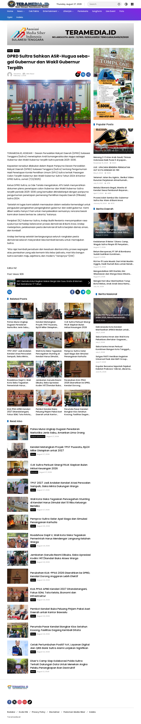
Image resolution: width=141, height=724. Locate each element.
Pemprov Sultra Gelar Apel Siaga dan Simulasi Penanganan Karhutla (76, 354)
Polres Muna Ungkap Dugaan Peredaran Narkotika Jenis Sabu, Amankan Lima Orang (18, 325)
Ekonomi (69, 316)
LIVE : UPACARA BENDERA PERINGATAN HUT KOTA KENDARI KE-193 (111, 168)
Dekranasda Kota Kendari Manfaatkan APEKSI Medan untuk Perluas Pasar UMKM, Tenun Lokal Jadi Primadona (112, 328)
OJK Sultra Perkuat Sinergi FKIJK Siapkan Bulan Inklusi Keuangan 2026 (77, 325)
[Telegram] (83, 292)
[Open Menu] (132, 4)
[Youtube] (24, 702)
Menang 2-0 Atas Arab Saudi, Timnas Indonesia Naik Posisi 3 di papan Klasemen (112, 158)
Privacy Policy (38, 712)
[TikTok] (30, 702)
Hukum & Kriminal (16, 316)
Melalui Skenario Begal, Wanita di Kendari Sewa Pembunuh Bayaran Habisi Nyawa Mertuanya (110, 189)
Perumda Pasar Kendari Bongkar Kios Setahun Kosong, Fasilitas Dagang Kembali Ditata (77, 412)
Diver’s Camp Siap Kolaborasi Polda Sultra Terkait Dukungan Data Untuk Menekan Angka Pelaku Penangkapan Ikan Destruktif (58, 664)
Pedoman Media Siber (74, 712)
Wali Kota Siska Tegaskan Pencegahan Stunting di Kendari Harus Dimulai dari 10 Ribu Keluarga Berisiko (49, 354)
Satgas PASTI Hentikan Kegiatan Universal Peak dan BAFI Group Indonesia (112, 358)
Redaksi (11, 712)
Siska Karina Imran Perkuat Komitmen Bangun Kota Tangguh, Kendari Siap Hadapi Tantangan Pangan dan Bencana (113, 348)
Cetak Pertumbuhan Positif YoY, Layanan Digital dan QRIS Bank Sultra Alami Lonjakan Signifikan (60, 646)
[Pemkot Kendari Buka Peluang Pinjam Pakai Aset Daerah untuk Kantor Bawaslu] (49, 398)
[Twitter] (77, 292)
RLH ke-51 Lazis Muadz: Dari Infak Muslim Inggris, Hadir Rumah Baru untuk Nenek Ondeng (113, 262)
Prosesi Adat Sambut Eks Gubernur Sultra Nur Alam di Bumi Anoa (110, 199)
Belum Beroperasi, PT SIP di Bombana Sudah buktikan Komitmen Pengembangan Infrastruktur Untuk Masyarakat (112, 253)
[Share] (88, 74)
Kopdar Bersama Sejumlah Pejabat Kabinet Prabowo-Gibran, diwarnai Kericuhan (113, 367)
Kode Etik (23, 712)
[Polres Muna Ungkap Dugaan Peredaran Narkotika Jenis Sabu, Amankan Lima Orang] (20, 311)
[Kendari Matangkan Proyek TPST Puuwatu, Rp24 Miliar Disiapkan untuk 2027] (49, 311)
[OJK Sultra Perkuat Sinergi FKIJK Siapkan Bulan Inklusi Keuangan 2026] (77, 311)
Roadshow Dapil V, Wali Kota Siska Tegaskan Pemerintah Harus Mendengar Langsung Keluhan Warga (19, 383)
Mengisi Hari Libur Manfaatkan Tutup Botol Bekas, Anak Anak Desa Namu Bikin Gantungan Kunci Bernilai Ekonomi (113, 282)
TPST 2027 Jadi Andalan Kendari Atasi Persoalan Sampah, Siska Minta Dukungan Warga (19, 354)
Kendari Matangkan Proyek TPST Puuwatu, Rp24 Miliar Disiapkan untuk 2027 (46, 325)
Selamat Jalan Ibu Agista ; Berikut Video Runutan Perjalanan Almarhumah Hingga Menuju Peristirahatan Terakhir (113, 179)
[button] (119, 4)
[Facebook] (72, 292)
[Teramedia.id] (28, 4)
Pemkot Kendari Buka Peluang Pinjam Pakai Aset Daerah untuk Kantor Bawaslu (49, 412)
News (10, 51)
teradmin (17, 74)
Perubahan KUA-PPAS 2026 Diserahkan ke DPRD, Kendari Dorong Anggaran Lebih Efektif (77, 383)
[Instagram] (19, 702)
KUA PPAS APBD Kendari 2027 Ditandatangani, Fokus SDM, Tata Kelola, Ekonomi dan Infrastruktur (20, 412)
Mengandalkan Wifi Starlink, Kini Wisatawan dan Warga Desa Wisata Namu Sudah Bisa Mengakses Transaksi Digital (113, 272)
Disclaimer (54, 712)
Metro (17, 51)
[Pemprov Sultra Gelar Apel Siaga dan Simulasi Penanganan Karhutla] (77, 340)
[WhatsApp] (88, 292)
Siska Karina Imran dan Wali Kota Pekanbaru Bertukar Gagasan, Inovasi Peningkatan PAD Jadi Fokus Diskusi (113, 338)
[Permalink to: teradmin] (10, 74)
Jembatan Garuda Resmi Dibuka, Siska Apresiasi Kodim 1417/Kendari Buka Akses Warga (48, 383)
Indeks (92, 712)
